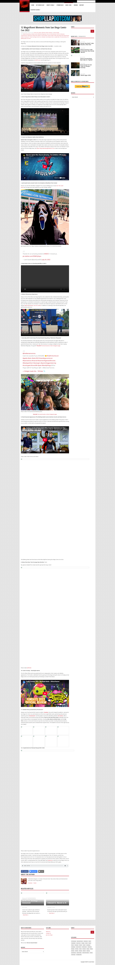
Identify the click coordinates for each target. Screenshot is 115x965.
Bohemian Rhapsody (42, 34)
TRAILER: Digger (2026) (85, 75)
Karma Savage (56, 32)
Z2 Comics (29, 38)
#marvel (34, 361)
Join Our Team (49, 935)
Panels (46, 32)
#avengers (37, 363)
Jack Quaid (59, 35)
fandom (39, 35)
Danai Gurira (30, 35)
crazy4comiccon (24, 35)
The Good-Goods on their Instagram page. (48, 345)
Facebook (30, 883)
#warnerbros (27, 361)
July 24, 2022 (46, 260)
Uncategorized (78, 954)
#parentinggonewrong (48, 363)
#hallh (49, 356)
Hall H (55, 35)
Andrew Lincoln (34, 34)
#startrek (41, 361)
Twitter (34, 883)
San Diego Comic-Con (37, 37)
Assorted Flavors (35, 10)
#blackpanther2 (28, 363)
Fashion (80, 945)
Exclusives (76, 945)
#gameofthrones (49, 361)
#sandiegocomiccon (46, 358)
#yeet (40, 365)
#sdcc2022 (35, 358)
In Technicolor (40, 5)
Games (84, 945)
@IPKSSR (29, 667)
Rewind (76, 5)
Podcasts (50, 32)
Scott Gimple (48, 37)
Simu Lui (53, 37)
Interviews (89, 946)
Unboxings (73, 954)
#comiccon (55, 356)
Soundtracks (73, 952)
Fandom (46, 712)
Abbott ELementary (27, 34)
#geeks (25, 358)
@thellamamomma (29, 353)
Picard (31, 37)
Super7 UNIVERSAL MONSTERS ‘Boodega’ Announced (30, 900)
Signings (88, 950)
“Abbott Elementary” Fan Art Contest (32, 305)
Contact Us (48, 933)
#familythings (46, 365)
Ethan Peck (35, 35)
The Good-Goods (63, 37)
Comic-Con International (51, 34)
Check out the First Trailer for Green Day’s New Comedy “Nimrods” (87, 51)
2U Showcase (73, 941)
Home (32, 5)
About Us (48, 931)
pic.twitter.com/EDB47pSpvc (32, 256)
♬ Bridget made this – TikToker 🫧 (34, 371)
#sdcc (30, 358)
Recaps (88, 948)
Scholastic (43, 37)
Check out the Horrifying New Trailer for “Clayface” (86, 59)
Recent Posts (74, 36)
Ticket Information (85, 952)
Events (40, 32)
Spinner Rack (60, 5)
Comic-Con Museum (60, 34)
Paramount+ (26, 37)
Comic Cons (68, 5)
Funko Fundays (51, 35)
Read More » (25, 915)
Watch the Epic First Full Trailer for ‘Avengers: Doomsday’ (86, 66)
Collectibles (73, 943)
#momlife (34, 365)
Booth (90, 941)
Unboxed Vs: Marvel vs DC (57, 903)
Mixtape (81, 5)
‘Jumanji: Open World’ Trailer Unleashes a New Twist (87, 44)
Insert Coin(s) (50, 5)
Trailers (91, 952)
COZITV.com (37, 60)
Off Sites (43, 32)
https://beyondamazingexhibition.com (45, 148)
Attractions (86, 941)
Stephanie (50, 860)
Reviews (72, 950)
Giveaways (88, 945)
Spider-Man (57, 37)
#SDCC (46, 254)
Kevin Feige (63, 35)
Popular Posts (82, 36)
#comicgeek (27, 365)
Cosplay (83, 943)
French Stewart (44, 35)
